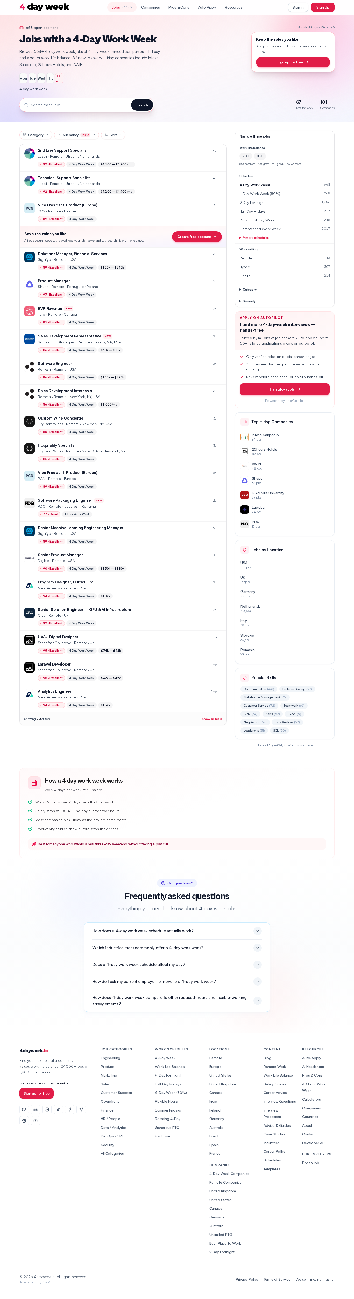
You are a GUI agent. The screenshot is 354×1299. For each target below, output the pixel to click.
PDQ (42, 506)
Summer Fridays (168, 1110)
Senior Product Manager (60, 554)
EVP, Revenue (50, 308)
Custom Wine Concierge (60, 418)
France (215, 1153)
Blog (267, 1058)
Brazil (213, 1136)
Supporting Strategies (56, 342)
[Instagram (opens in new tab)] (47, 1109)
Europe (215, 1066)
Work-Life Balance (170, 1066)
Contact (309, 1134)
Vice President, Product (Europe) (67, 205)
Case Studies (274, 1134)
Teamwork (294, 706)
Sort (113, 135)
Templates (272, 1169)
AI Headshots (313, 1066)
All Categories (112, 1153)
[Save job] (220, 151)
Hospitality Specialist (57, 445)
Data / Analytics (113, 1127)
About (307, 1125)
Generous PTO (167, 1127)
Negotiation (255, 722)
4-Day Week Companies (229, 1173)
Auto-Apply (311, 1058)
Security (107, 1145)
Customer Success (116, 1092)
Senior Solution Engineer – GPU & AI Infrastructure (84, 609)
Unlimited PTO (220, 1234)
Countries (310, 1116)
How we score (293, 164)
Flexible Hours (166, 1101)
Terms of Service (277, 1279)
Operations (110, 1101)
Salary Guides (275, 1084)
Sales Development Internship (65, 390)
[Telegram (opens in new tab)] (81, 1109)
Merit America (49, 588)
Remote (215, 1058)
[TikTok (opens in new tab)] (58, 1109)
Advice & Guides (277, 1125)
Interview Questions (280, 1101)
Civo (41, 615)
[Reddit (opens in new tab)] (24, 1120)
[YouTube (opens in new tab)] (35, 1120)
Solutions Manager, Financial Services (72, 253)
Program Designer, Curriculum (65, 582)
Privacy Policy (247, 1279)
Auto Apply (207, 7)
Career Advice (275, 1092)
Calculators (311, 1099)
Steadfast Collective (54, 642)
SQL (279, 730)
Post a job (310, 1162)
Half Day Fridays (168, 1084)
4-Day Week (165, 1058)
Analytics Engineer (55, 691)
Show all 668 (212, 719)
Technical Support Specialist (64, 177)
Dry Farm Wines (50, 424)
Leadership (254, 730)
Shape (43, 286)
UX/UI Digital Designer (58, 636)
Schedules (272, 1160)
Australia (216, 1127)
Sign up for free (290, 62)
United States (220, 1075)
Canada (215, 1092)
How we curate (303, 745)
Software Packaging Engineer (65, 500)
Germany (216, 1118)
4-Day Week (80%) (171, 1092)
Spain (214, 1145)
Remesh (44, 369)
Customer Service (259, 706)
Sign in (298, 7)
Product (107, 1066)
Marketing (109, 1075)
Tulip (41, 314)
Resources (234, 7)
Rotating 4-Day (167, 1118)
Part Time (162, 1136)
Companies (150, 7)
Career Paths (274, 1151)
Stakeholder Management (265, 697)
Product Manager (54, 280)
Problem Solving (297, 689)
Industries (271, 1143)
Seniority (249, 301)
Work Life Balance (278, 1075)
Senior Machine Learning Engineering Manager (80, 527)
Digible (43, 560)
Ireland (215, 1110)
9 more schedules (256, 238)
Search (142, 105)
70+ (246, 156)
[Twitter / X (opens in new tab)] (24, 1109)
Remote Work (275, 1066)
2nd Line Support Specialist (63, 150)
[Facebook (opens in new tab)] (69, 1109)
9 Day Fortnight (222, 1252)
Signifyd (44, 259)
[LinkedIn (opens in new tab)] (35, 1109)
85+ (260, 156)
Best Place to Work (225, 1243)
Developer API (313, 1143)
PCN (41, 211)
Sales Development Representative (69, 336)
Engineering (110, 1058)
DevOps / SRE (112, 1136)
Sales (273, 714)
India (213, 1101)
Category (36, 135)
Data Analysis (287, 722)
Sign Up (322, 7)
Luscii (42, 156)
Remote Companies (225, 1182)
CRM (250, 714)
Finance (107, 1110)
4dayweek (33, 1050)
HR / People (110, 1118)
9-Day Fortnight (168, 1075)
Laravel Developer (54, 664)
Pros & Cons (178, 7)
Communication (259, 689)
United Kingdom (222, 1084)
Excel (294, 714)
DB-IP (46, 1282)
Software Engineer (55, 363)
